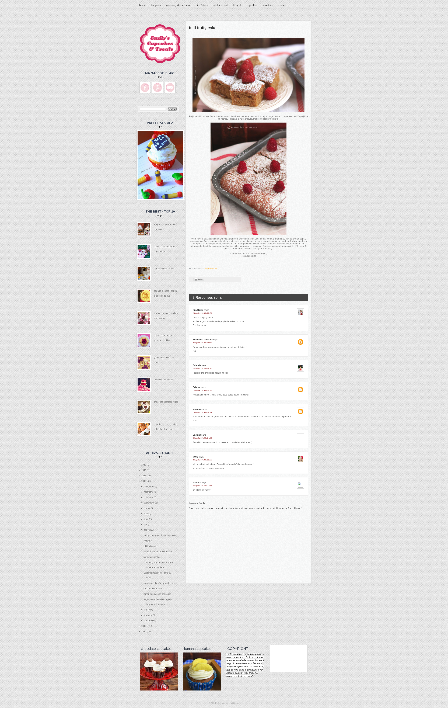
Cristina (197, 387)
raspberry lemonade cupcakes (158, 551)
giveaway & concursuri (178, 5)
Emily (195, 457)
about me (267, 5)
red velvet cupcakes (163, 380)
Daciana (197, 435)
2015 (144, 470)
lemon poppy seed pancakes (157, 594)
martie (147, 610)
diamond (197, 482)
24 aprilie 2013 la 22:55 (202, 460)
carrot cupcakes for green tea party (160, 583)
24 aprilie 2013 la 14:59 (202, 438)
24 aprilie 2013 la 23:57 (202, 486)
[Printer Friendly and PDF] (199, 281)
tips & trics (202, 5)
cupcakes (251, 5)
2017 (144, 465)
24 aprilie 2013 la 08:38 (202, 343)
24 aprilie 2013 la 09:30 (202, 368)
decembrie (149, 486)
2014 (144, 475)
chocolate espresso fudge (166, 402)
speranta (197, 409)
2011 (144, 631)
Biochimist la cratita (203, 339)
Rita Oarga (198, 310)
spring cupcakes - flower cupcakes (160, 535)
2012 (144, 626)
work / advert (220, 5)
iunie (146, 519)
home (142, 5)
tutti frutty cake (150, 546)
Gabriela (197, 365)
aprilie (147, 530)
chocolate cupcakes (153, 588)
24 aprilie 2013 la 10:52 (202, 390)
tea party (156, 5)
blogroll (237, 5)
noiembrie (149, 492)
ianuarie (148, 620)
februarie (148, 615)
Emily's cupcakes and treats (227, 703)
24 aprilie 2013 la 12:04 (202, 412)
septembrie (149, 503)
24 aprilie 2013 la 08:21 (202, 313)
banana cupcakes (152, 557)
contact (282, 5)
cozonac (148, 541)
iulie (146, 513)
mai (146, 524)
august (147, 508)
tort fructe (211, 269)
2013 (144, 481)
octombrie (149, 497)
